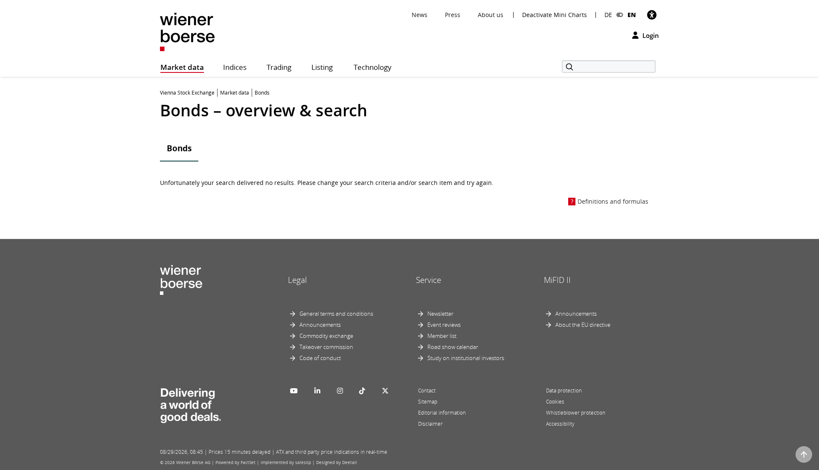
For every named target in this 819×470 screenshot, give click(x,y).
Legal (297, 279)
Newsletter (440, 313)
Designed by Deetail (336, 462)
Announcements (320, 325)
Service (428, 279)
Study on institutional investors (465, 358)
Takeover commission (326, 347)
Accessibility (560, 423)
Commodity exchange (326, 336)
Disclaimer (430, 423)
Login (650, 35)
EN (631, 15)
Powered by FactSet (235, 462)
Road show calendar (452, 347)
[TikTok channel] (362, 390)
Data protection (564, 390)
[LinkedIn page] (317, 390)
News (419, 15)
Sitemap (427, 401)
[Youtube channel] (294, 390)
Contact (427, 390)
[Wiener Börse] (187, 31)
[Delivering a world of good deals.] (190, 404)
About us (490, 15)
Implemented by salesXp (286, 462)
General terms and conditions (336, 313)
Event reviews (444, 325)
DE (608, 15)
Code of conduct (320, 358)
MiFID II (557, 279)
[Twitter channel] (385, 390)
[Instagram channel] (340, 390)
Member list (441, 336)
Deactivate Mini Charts (554, 15)
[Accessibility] (652, 14)
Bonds (179, 148)
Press (452, 15)
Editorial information (442, 412)
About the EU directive (582, 325)
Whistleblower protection (575, 412)
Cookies (555, 401)
